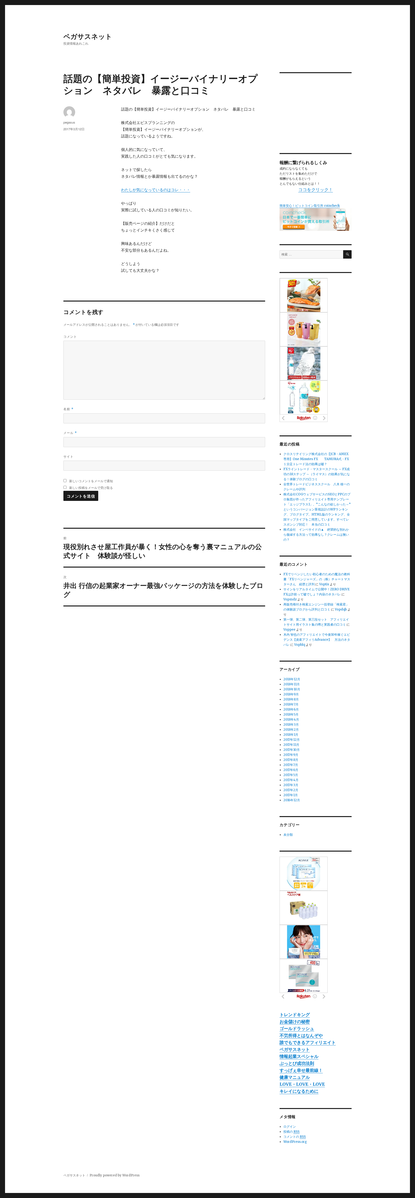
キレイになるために (299, 1091)
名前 (68, 409)
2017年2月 (290, 790)
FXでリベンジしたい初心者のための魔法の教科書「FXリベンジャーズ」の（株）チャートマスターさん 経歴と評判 (316, 579)
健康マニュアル (295, 1077)
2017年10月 (291, 750)
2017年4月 (291, 780)
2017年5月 (290, 775)
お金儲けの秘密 (295, 1021)
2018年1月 (290, 735)
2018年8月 (291, 699)
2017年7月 (290, 765)
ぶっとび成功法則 (297, 1063)
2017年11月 (291, 745)
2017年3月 (290, 785)
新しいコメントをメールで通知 (91, 481)
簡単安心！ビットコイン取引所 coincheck (310, 206)
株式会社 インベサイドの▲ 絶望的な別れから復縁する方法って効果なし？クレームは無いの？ (316, 535)
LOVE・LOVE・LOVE (302, 1084)
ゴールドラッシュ (297, 1028)
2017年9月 (290, 755)
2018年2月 (291, 730)
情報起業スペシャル (299, 1056)
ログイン (289, 1127)
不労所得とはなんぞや (301, 1035)
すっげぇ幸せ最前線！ (301, 1070)
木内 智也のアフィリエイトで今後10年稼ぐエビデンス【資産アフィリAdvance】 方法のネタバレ (316, 640)
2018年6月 (291, 709)
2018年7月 (291, 704)
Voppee (289, 630)
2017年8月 (290, 760)
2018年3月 (291, 725)
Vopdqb (341, 609)
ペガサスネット (87, 36)
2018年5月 (291, 714)
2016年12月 (291, 800)
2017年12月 (291, 740)
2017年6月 (290, 770)
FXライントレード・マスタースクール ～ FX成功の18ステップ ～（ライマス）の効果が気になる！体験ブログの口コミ (316, 474)
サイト (68, 456)
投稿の (291, 1132)
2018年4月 (291, 720)
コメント (70, 336)
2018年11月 (291, 684)
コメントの (294, 1137)
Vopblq (299, 645)
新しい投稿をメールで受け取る (91, 487)
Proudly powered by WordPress (115, 1175)
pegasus (69, 122)
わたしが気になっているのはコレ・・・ (155, 189)
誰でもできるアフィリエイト (308, 1042)
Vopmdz (290, 599)
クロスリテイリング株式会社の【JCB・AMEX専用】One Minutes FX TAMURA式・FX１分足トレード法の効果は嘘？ (316, 459)
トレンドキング (295, 1014)
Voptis (324, 584)
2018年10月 (291, 689)
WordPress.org (295, 1142)
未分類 (288, 835)
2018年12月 (291, 679)
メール (70, 432)
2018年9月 (291, 694)
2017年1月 (290, 795)
